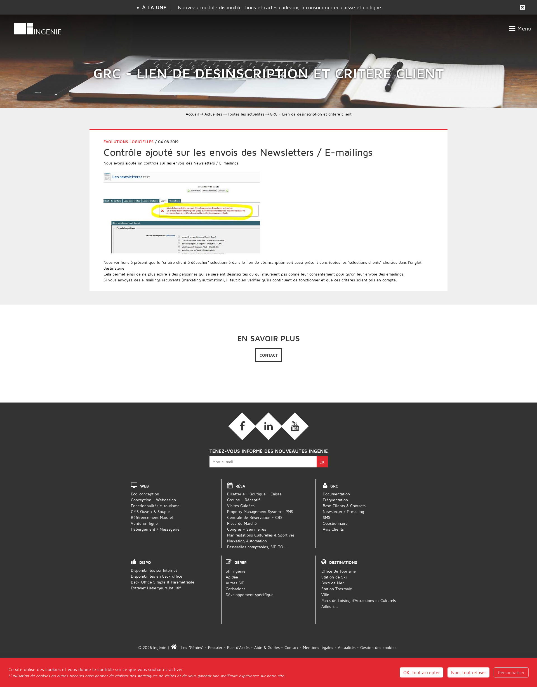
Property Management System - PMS (260, 511)
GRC (334, 486)
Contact (269, 355)
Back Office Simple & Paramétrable (162, 582)
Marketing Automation (247, 540)
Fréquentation (335, 499)
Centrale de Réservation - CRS (254, 517)
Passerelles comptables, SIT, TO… (257, 546)
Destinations (343, 562)
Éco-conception (145, 493)
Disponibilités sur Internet (154, 570)
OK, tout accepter (421, 672)
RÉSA (240, 486)
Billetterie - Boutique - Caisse (254, 493)
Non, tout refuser (468, 672)
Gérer (240, 562)
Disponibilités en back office (156, 576)
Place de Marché (242, 523)
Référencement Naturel (152, 517)
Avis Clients (333, 529)
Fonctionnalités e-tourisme (155, 505)
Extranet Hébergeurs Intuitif (156, 587)
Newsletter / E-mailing (343, 511)
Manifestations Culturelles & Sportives (261, 535)
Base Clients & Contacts (344, 505)
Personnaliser (511, 672)
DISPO (145, 562)
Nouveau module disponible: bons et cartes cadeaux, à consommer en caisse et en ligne (279, 7)
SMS (326, 517)
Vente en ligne (144, 523)
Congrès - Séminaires (246, 529)
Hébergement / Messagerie (155, 529)
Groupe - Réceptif (243, 499)
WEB (144, 486)
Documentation (336, 493)
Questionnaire (335, 523)
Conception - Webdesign (153, 499)
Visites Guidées (241, 505)
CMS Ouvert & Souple (150, 511)
